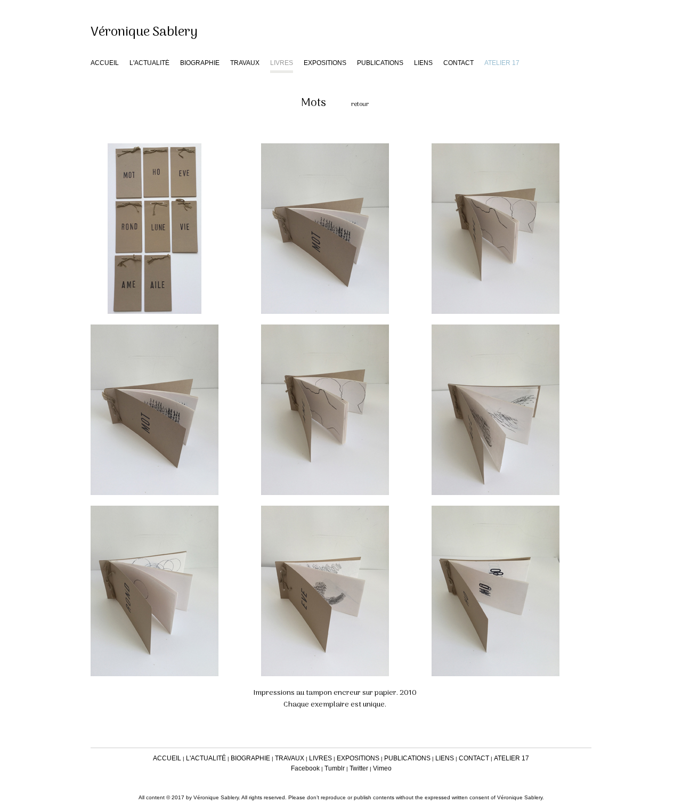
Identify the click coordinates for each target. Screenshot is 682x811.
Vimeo (382, 768)
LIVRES (281, 63)
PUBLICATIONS (380, 63)
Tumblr (334, 768)
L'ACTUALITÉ (149, 63)
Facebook (305, 768)
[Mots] (170, 228)
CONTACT (458, 63)
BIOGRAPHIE (200, 63)
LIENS (423, 63)
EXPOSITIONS (325, 63)
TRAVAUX (244, 63)
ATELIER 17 (511, 758)
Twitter (359, 768)
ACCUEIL (105, 63)
